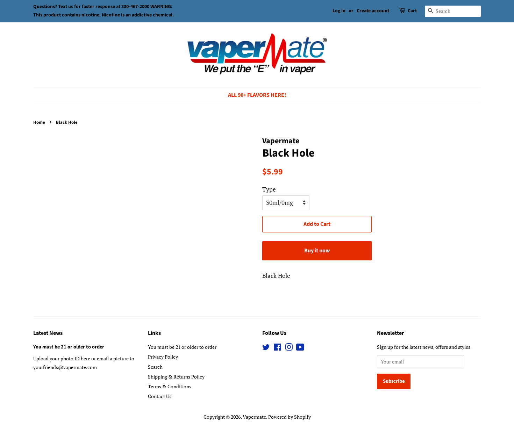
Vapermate (254, 416)
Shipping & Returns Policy (176, 376)
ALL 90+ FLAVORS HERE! (257, 95)
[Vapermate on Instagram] (289, 348)
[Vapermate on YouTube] (300, 348)
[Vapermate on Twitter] (266, 348)
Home (39, 122)
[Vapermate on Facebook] (277, 348)
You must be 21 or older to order (68, 347)
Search (155, 366)
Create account (373, 10)
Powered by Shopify (289, 416)
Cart (412, 10)
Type (269, 189)
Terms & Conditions (169, 386)
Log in (339, 10)
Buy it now (317, 250)
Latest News (48, 333)
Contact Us (159, 396)
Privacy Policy (163, 356)
